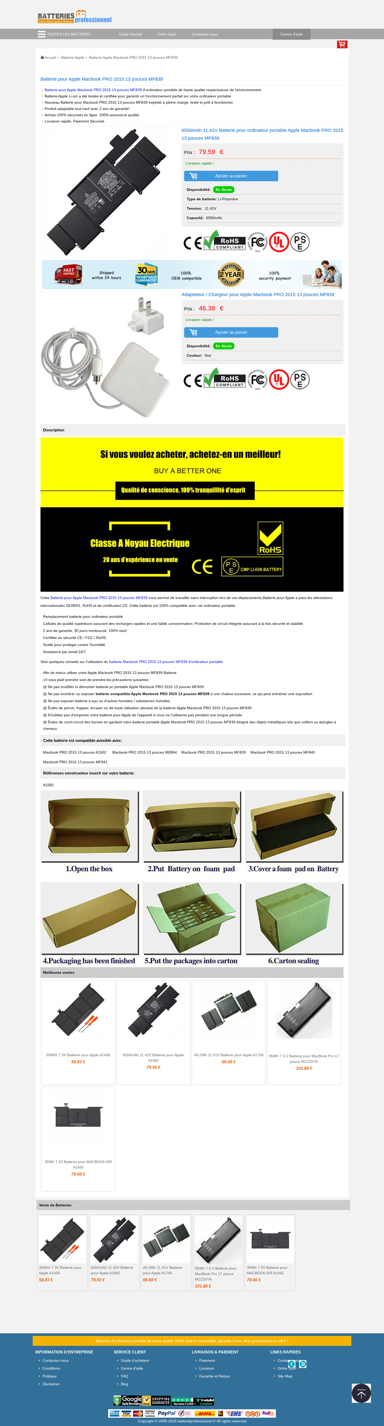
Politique (50, 1376)
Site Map (285, 1376)
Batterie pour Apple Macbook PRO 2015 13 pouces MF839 (94, 90)
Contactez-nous (205, 34)
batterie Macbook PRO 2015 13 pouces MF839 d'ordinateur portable (166, 662)
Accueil (50, 57)
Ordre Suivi (167, 34)
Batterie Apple (72, 57)
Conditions (51, 1368)
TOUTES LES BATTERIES (69, 34)
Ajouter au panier (231, 176)
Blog (124, 1384)
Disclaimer (51, 1384)
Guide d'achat (130, 34)
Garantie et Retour (214, 1376)
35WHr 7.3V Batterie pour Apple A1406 (78, 1055)
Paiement (207, 1360)
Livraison (206, 1368)
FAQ (124, 1376)
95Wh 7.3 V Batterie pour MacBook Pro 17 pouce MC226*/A (216, 1273)
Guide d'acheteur (135, 1360)
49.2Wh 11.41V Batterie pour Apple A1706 (229, 1055)
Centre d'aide (292, 34)
